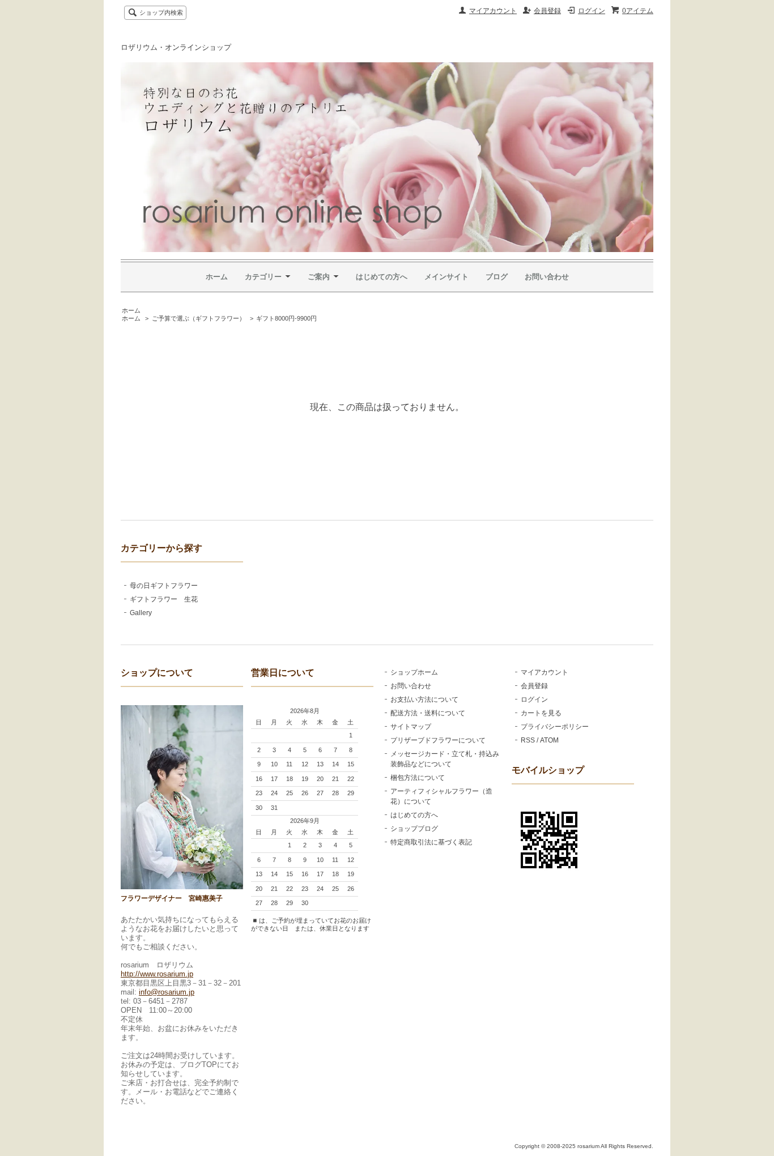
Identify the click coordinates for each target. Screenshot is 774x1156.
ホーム (217, 276)
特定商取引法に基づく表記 (431, 842)
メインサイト (446, 276)
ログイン (591, 11)
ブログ (497, 276)
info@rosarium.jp (166, 992)
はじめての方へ (381, 276)
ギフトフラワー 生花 (164, 599)
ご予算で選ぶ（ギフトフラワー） (198, 318)
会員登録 (547, 11)
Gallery (141, 613)
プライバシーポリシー (555, 727)
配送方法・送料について (427, 713)
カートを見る (541, 713)
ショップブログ (414, 829)
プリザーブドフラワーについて (438, 740)
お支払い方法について (424, 699)
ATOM (549, 740)
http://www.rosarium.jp (157, 974)
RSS (528, 740)
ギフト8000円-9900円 (286, 318)
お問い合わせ (547, 276)
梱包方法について (417, 778)
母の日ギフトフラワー (164, 586)
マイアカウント (493, 11)
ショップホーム (414, 672)
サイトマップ (410, 727)
